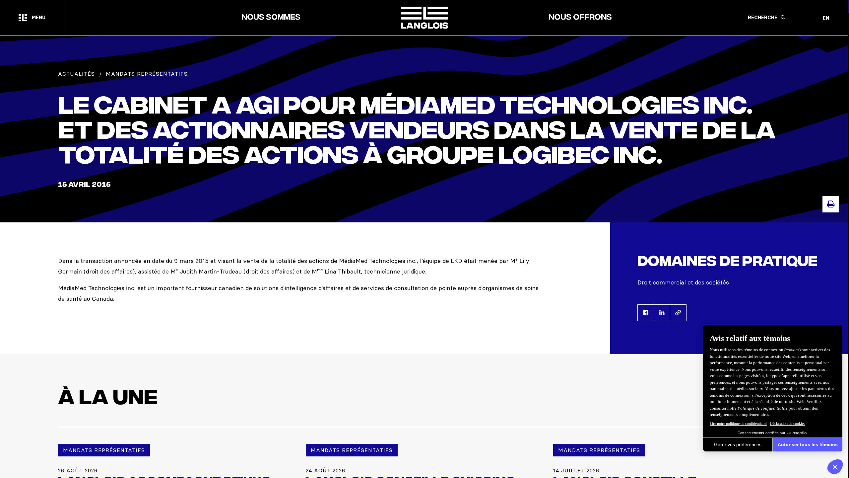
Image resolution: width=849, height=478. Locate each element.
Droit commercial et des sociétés (683, 282)
